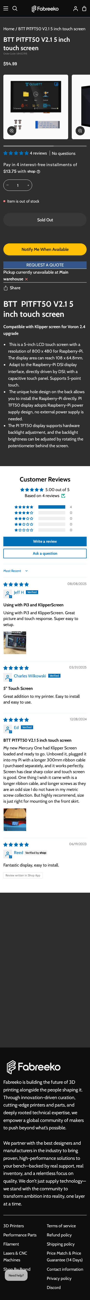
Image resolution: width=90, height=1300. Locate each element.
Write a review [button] (45, 541)
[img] (16, 584)
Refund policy (59, 1234)
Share (15, 287)
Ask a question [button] (45, 553)
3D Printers (13, 1225)
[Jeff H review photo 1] (14, 642)
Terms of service (61, 1225)
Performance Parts (19, 1234)
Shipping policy (61, 1243)
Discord (54, 1287)
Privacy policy (59, 1278)
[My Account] (73, 8)
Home (8, 28)
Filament (11, 1243)
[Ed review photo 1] (14, 819)
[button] (16, 153)
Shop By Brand (16, 1269)
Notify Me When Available (45, 249)
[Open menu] (4, 8)
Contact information (65, 1269)
